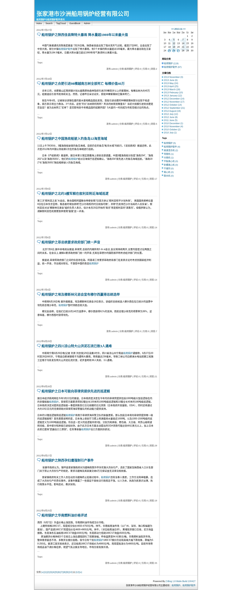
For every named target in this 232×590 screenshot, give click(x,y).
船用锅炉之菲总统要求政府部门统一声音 (71, 242)
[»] (81, 572)
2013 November (173, 77)
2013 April (171, 86)
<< (172, 29)
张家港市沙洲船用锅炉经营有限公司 (82, 14)
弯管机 (169, 154)
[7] (62, 572)
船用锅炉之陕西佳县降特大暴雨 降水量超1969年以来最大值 (85, 35)
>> (184, 29)
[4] (53, 572)
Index (39, 23)
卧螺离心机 (171, 165)
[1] (45, 572)
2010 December (173, 123)
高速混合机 (171, 150)
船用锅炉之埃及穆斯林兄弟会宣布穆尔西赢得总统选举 (81, 294)
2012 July (171, 114)
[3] (51, 572)
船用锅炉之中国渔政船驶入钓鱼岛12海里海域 (74, 138)
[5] (56, 572)
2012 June (171, 117)
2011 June (170, 120)
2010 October (172, 129)
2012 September (174, 108)
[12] (77, 572)
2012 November (174, 102)
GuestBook (74, 23)
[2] (48, 572)
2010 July (170, 132)
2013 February (173, 92)
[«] (43, 572)
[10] (70, 572)
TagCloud (61, 23)
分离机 (169, 157)
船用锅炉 (73, 159)
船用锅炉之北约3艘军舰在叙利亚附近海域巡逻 (75, 193)
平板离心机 (171, 161)
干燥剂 (169, 168)
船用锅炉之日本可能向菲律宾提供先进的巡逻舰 (76, 391)
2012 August (172, 111)
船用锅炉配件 (66, 49)
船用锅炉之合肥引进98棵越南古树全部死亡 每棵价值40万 (83, 83)
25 (169, 50)
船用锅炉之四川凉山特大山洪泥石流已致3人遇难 (77, 346)
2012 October (173, 105)
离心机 (169, 172)
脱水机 (169, 176)
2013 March (172, 89)
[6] (59, 572)
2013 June (171, 80)
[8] (64, 572)
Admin (87, 23)
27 (178, 50)
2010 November (173, 126)
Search (49, 23)
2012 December (174, 98)
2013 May (171, 83)
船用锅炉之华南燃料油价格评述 (64, 515)
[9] (67, 572)
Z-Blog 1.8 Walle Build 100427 (180, 581)
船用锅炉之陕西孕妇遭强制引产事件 (68, 460)
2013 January (173, 95)
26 (174, 50)
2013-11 (178, 29)
